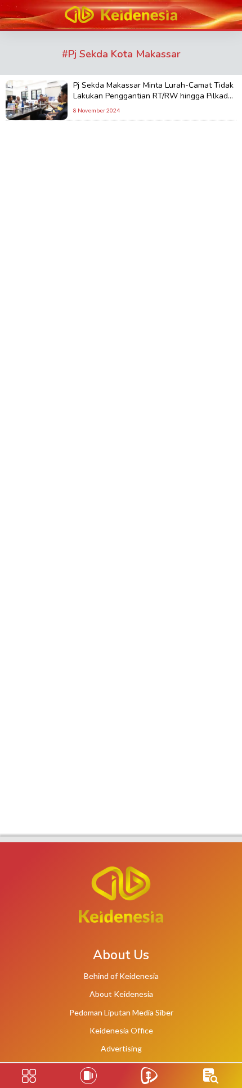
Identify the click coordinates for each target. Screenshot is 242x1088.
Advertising (121, 1048)
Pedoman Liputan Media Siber (121, 1012)
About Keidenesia (121, 994)
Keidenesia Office (121, 1030)
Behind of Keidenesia (121, 976)
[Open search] (211, 1076)
